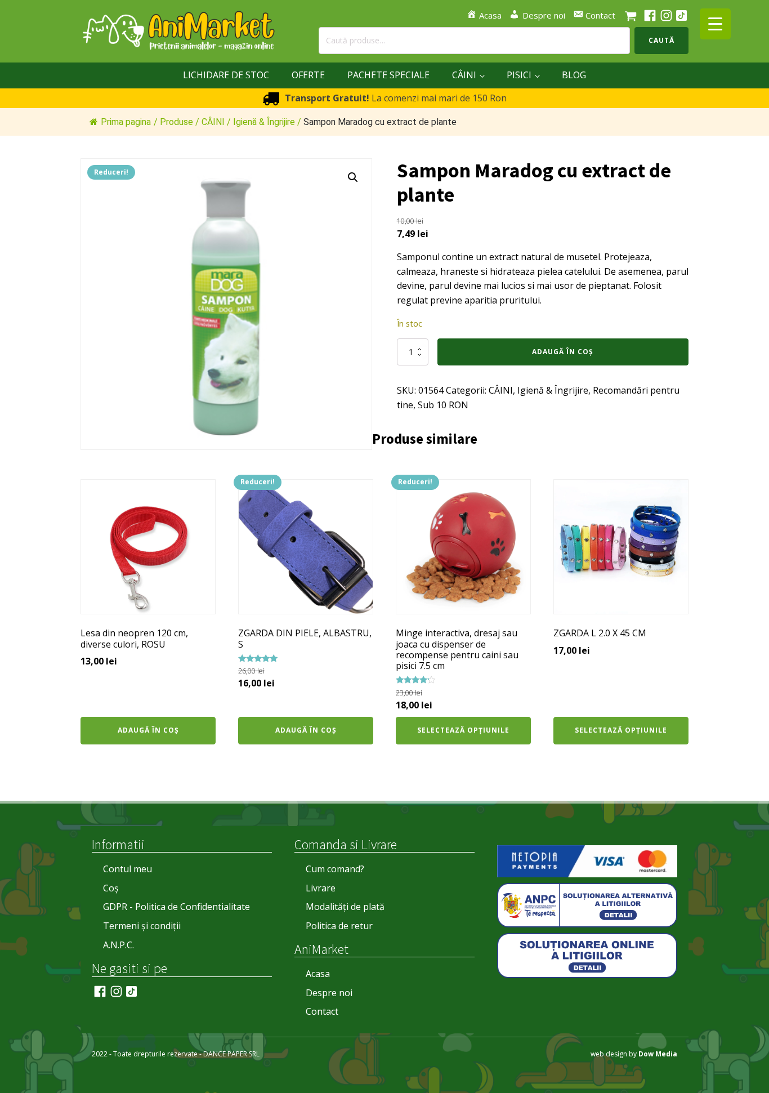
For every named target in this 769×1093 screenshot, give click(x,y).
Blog (574, 75)
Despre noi (329, 993)
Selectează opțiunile (463, 730)
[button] (353, 177)
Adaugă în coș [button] (148, 730)
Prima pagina (126, 122)
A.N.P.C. (118, 945)
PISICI (519, 75)
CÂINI (464, 75)
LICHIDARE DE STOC (226, 75)
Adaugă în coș (562, 351)
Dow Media (657, 1054)
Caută (661, 40)
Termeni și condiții (142, 926)
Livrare (321, 888)
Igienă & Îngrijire (552, 390)
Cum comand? (335, 869)
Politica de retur (339, 926)
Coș (111, 888)
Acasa (318, 973)
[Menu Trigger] (715, 23)
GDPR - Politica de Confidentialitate (176, 906)
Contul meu (127, 869)
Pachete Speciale (388, 75)
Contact (322, 1011)
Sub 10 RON (443, 405)
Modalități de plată (345, 906)
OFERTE (308, 75)
